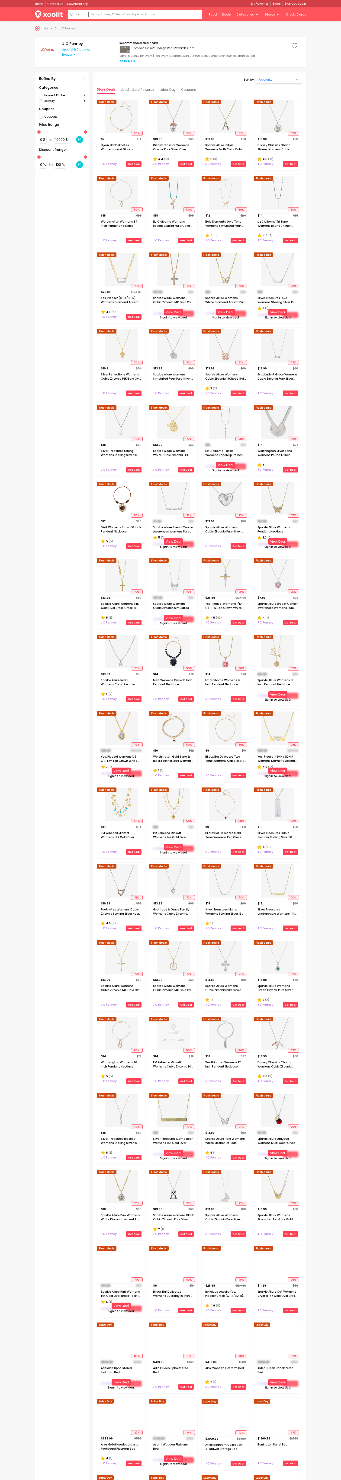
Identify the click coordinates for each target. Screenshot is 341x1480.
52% (293, 1356)
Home (48, 28)
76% (293, 1127)
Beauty (67, 55)
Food (213, 14)
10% (241, 1432)
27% (136, 1432)
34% (189, 1432)
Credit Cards (296, 14)
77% (189, 133)
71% (241, 133)
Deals (226, 14)
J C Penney (67, 28)
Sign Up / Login (295, 4)
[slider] (39, 132)
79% (136, 286)
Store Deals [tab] (106, 89)
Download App (77, 4)
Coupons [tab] (188, 89)
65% (137, 1356)
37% (293, 1432)
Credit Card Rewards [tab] (137, 89)
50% (137, 133)
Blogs (277, 4)
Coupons (51, 117)
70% (241, 286)
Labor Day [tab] (168, 89)
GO (79, 139)
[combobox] (145, 14)
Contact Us (55, 4)
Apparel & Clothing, (76, 49)
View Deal (173, 312)
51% (189, 1356)
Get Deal (134, 164)
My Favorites (260, 4)
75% (189, 515)
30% (241, 1356)
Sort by (249, 80)
